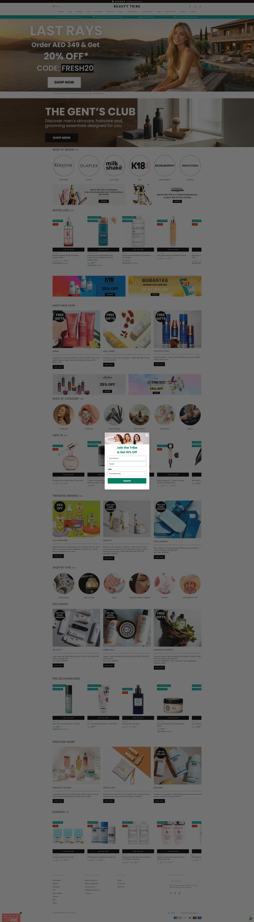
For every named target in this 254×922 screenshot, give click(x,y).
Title (110, 469)
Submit (127, 480)
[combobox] (126, 473)
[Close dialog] (147, 435)
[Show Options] (145, 473)
